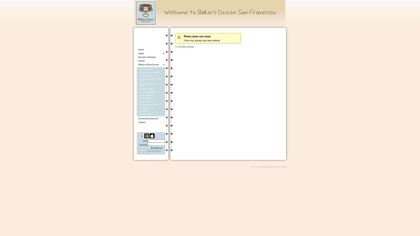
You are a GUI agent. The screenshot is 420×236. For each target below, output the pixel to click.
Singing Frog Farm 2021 (149, 73)
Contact (142, 122)
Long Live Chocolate (148, 92)
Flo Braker (144, 111)
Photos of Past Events (148, 65)
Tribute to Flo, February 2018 (149, 85)
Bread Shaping (145, 98)
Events (141, 61)
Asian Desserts (146, 76)
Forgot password (154, 151)
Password (142, 145)
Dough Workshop (147, 101)
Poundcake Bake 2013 (149, 105)
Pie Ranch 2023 (146, 69)
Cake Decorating (146, 95)
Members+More (146, 114)
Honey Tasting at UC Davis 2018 (150, 80)
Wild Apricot (265, 167)
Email (144, 141)
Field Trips (144, 108)
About (141, 53)
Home (141, 50)
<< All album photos (184, 46)
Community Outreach (148, 119)
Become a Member (147, 57)
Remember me (157, 148)
